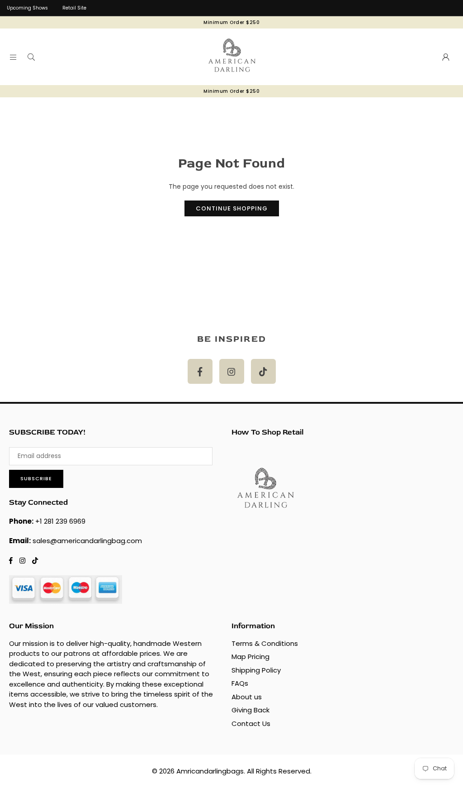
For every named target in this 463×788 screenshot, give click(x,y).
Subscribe (36, 478)
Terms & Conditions (265, 643)
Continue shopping (232, 208)
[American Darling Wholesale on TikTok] (263, 371)
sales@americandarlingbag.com (87, 540)
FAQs (240, 683)
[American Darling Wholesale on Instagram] (231, 371)
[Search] (31, 57)
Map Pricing (250, 656)
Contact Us (251, 723)
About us (247, 697)
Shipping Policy (256, 670)
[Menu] (13, 57)
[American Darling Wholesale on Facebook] (200, 371)
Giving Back (250, 710)
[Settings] (446, 57)
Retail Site (74, 8)
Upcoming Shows (27, 8)
